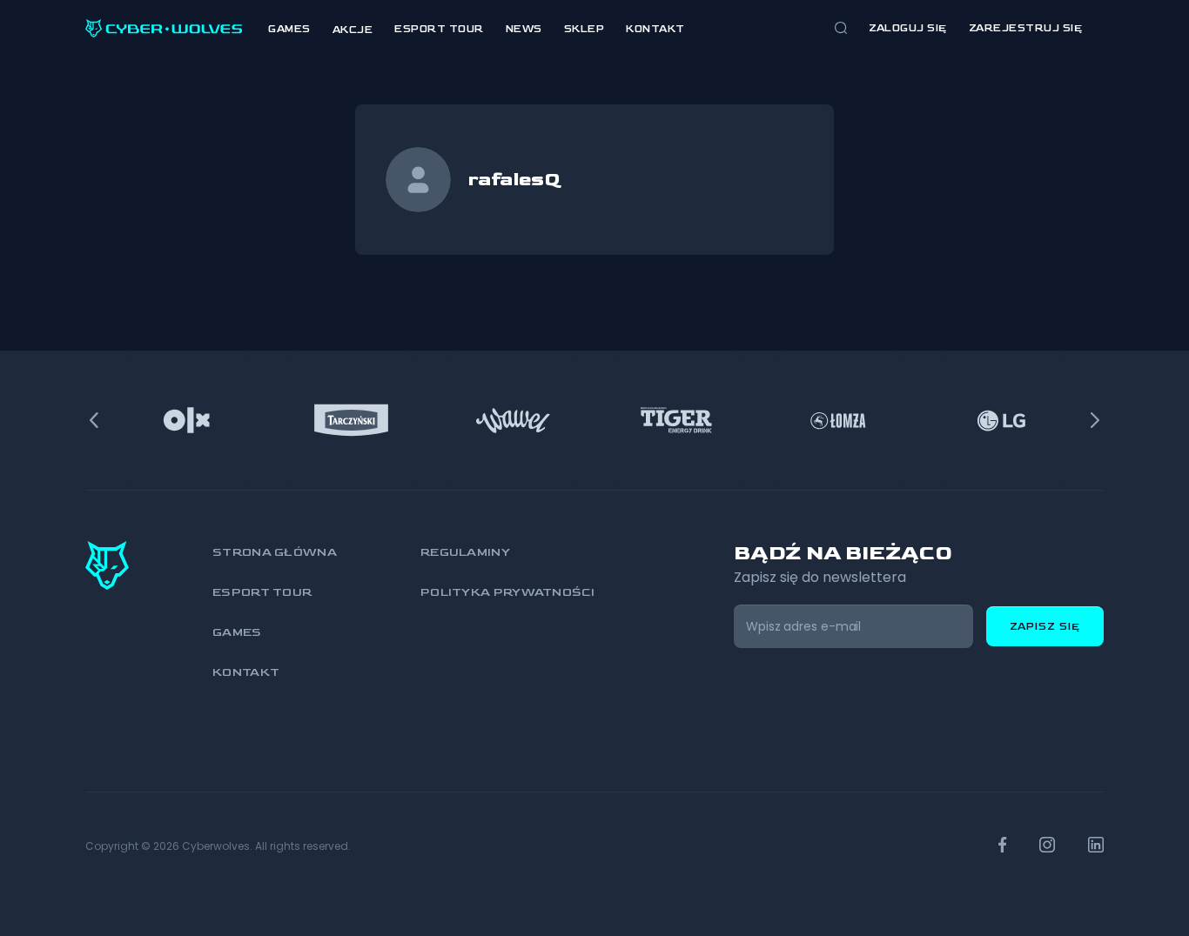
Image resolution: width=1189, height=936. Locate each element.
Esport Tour (439, 29)
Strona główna (274, 552)
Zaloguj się (908, 28)
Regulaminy (465, 552)
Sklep (584, 29)
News (524, 29)
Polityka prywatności (507, 592)
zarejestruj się (1026, 28)
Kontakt (655, 29)
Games (289, 29)
